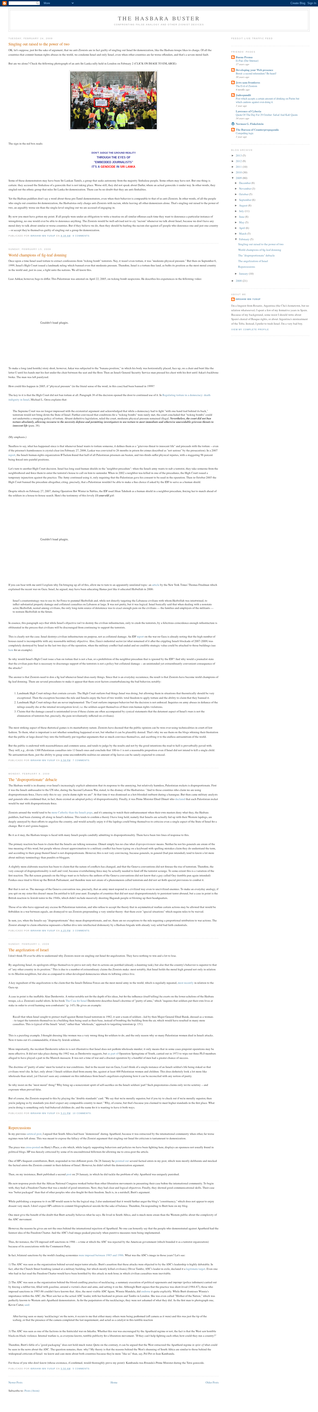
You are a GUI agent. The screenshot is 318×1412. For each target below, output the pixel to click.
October (244, 194)
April (242, 228)
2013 (239, 155)
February (244, 239)
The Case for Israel (76, 1001)
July (242, 211)
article (155, 585)
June (242, 217)
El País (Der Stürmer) (247, 60)
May (242, 222)
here (10, 650)
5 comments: (82, 1368)
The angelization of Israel (28, 949)
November (245, 188)
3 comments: (82, 930)
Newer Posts (15, 1382)
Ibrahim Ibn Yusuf (248, 299)
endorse (145, 1291)
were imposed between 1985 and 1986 (101, 1255)
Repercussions (19, 1127)
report (11, 455)
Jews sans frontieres (248, 82)
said (26, 1305)
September (245, 200)
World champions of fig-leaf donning (37, 255)
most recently (186, 983)
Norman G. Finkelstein (249, 124)
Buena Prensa (244, 57)
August (243, 205)
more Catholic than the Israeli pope (72, 812)
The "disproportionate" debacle (32, 779)
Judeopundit (243, 95)
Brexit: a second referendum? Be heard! (256, 73)
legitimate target (195, 1269)
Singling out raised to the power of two (38, 44)
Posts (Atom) (31, 1391)
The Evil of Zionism (246, 86)
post (68, 1174)
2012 (239, 161)
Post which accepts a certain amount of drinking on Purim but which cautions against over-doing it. (267, 100)
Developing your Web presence (254, 70)
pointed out (122, 1161)
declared (180, 799)
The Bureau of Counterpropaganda (257, 129)
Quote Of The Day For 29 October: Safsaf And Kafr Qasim (267, 114)
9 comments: (82, 236)
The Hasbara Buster (159, 18)
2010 (239, 172)
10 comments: (83, 1113)
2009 (239, 178)
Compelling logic (245, 133)
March (243, 233)
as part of (113, 1053)
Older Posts (212, 1382)
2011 (239, 167)
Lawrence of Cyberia (248, 111)
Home (114, 1382)
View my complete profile (250, 329)
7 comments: (82, 760)
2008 (239, 281)
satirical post (34, 1134)
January (244, 273)
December (245, 183)
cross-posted (33, 1147)
